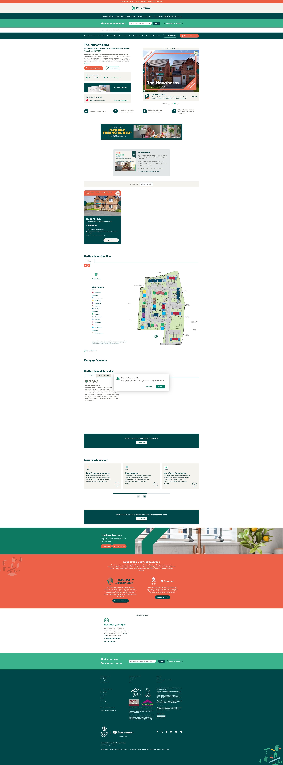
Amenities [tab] (91, 376)
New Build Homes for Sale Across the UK (119, 749)
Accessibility (103, 695)
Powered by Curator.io (142, 615)
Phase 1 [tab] (90, 261)
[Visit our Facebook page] (157, 732)
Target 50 (159, 678)
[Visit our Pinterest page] (181, 732)
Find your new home (107, 16)
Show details (149, 386)
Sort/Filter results (134, 184)
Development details (89, 36)
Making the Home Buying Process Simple (159, 749)
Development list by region (173, 23)
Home (102, 30)
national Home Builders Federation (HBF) (169, 708)
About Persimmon (105, 682)
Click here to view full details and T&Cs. (149, 171)
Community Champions (120, 601)
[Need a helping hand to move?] (141, 132)
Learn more (194, 97)
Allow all (160, 386)
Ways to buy (131, 16)
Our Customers (132, 678)
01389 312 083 (172, 36)
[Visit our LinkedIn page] (166, 732)
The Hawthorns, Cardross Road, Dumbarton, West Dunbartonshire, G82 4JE (106, 48)
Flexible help (169, 16)
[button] (147, 71)
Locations (140, 16)
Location (129, 36)
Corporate (131, 680)
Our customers (158, 16)
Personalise (149, 36)
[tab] (86, 381)
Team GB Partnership (162, 597)
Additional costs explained (135, 676)
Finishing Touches (105, 680)
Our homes (148, 16)
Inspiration (157, 36)
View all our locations (175, 661)
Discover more (141, 442)
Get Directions (103, 376)
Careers (130, 682)
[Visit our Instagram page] (171, 732)
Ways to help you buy (138, 36)
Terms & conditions (105, 704)
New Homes (108, 30)
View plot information (111, 240)
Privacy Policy (104, 692)
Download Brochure (119, 546)
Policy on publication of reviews (108, 707)
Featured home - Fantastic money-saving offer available (98, 193)
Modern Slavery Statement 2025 (164, 680)
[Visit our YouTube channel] (176, 732)
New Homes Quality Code (106, 689)
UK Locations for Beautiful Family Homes (139, 749)
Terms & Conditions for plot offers (108, 710)
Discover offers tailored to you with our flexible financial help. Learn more (141, 1)
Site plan (109, 36)
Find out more (106, 546)
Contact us (178, 16)
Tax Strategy (103, 701)
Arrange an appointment (190, 36)
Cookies (102, 698)
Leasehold (159, 676)
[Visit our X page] (162, 732)
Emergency (159, 682)
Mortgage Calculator (119, 36)
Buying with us (120, 16)
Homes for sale (101, 36)
